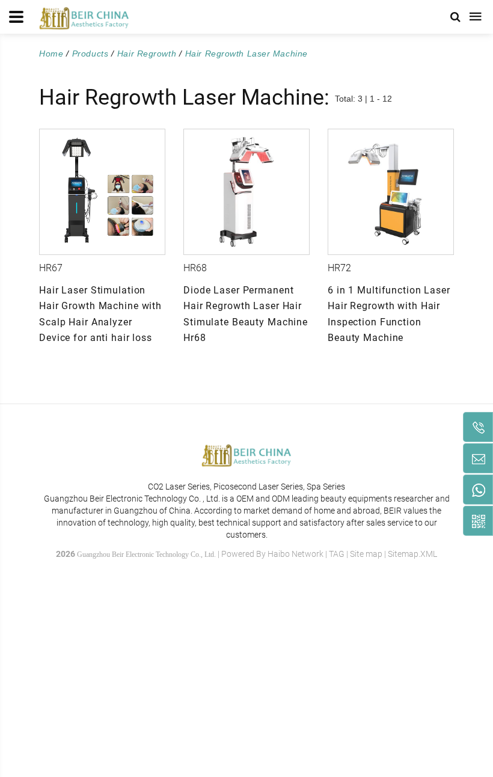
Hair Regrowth (146, 53)
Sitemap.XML (412, 554)
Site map (366, 554)
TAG (336, 554)
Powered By (244, 554)
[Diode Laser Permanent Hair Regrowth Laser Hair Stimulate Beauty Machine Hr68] (246, 192)
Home (51, 53)
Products (90, 53)
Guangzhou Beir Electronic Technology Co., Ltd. (146, 554)
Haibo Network (295, 554)
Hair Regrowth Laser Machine (246, 53)
